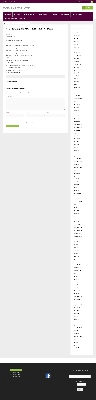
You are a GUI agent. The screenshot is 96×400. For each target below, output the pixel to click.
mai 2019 (76, 282)
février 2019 (77, 290)
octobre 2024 (77, 95)
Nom (7, 112)
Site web (47, 112)
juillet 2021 (77, 207)
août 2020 (76, 239)
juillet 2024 (77, 104)
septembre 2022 (78, 167)
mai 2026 (76, 41)
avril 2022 (76, 181)
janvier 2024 (77, 121)
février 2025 (77, 84)
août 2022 (76, 170)
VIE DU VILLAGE (30, 14)
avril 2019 (76, 285)
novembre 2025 (78, 58)
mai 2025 (76, 75)
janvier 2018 (77, 325)
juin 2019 (76, 279)
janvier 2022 (77, 190)
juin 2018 (76, 310)
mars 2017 (76, 350)
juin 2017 (76, 345)
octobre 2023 (77, 130)
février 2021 (77, 221)
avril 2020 (76, 250)
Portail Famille (77, 14)
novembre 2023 (78, 127)
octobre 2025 (77, 61)
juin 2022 (76, 176)
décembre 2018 (78, 296)
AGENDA (55, 14)
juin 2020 (76, 244)
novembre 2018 (78, 299)
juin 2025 (76, 73)
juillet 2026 (77, 35)
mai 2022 (76, 179)
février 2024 (77, 118)
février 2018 (77, 322)
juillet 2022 (77, 173)
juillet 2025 (77, 70)
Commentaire (9, 96)
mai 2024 (76, 110)
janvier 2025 (77, 87)
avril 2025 (76, 78)
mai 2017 (76, 348)
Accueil (8, 14)
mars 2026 (76, 47)
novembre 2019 (78, 264)
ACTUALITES (65, 14)
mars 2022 (76, 184)
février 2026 (77, 50)
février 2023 (77, 153)
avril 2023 (76, 147)
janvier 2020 (77, 259)
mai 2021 (76, 213)
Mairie (8, 23)
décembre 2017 (78, 327)
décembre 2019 (78, 262)
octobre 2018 (77, 302)
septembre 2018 (78, 305)
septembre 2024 (78, 98)
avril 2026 (76, 44)
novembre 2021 (78, 196)
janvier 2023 (77, 156)
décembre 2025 (78, 55)
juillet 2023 (77, 138)
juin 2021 (76, 210)
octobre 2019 (77, 267)
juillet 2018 (77, 307)
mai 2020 (76, 247)
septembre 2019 (78, 270)
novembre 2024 (78, 93)
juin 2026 (76, 38)
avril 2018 (76, 316)
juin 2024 (76, 107)
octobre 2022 (77, 164)
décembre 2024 (78, 90)
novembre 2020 (78, 230)
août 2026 (76, 32)
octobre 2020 (77, 233)
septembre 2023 (78, 133)
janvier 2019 (77, 293)
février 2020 (77, 256)
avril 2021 (76, 216)
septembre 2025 (78, 64)
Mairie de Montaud (16, 8)
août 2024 (76, 101)
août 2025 (76, 67)
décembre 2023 (78, 124)
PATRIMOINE (43, 14)
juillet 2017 (77, 342)
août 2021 (76, 204)
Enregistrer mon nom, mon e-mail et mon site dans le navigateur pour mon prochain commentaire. (23, 122)
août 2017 (76, 339)
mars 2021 (76, 219)
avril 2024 (76, 113)
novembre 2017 (78, 330)
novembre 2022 (78, 161)
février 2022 (77, 187)
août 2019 (76, 273)
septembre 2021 (78, 201)
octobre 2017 (77, 333)
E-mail (27, 112)
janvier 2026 (77, 53)
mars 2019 (76, 287)
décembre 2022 (78, 158)
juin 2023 (76, 141)
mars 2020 (76, 253)
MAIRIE (18, 14)
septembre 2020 (78, 236)
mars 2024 (76, 116)
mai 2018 (76, 313)
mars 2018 (76, 319)
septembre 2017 (78, 336)
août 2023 (76, 136)
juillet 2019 (77, 276)
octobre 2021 (77, 199)
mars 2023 (76, 150)
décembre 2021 (78, 193)
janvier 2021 (77, 224)
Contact (88, 7)
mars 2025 (76, 81)
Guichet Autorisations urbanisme (15, 18)
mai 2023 (76, 144)
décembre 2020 (78, 227)
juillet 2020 (77, 242)
